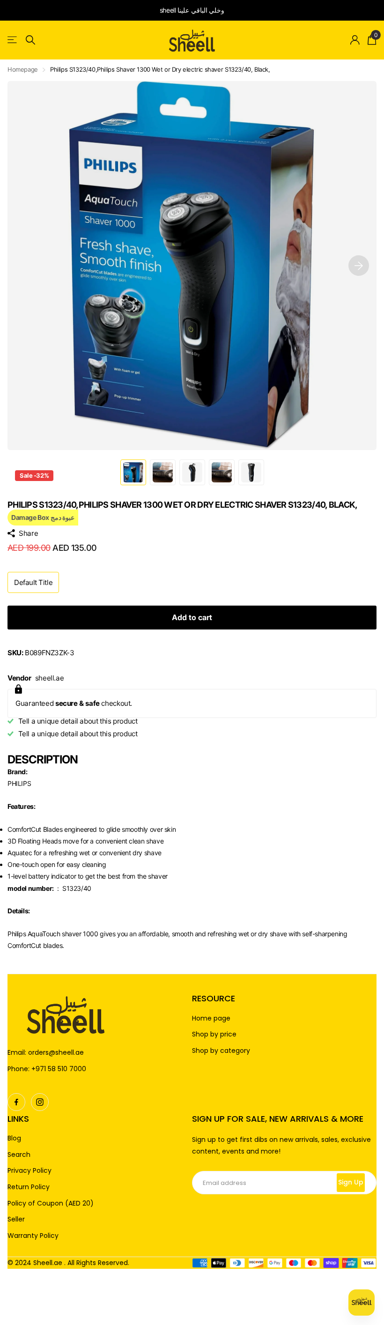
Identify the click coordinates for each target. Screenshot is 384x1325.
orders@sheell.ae (56, 1052)
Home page (211, 1018)
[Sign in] (355, 40)
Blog (14, 1138)
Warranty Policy (33, 1235)
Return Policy (28, 1187)
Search (18, 1154)
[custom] (16, 1102)
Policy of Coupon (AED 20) (50, 1203)
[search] (30, 40)
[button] (359, 265)
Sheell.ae (47, 1262)
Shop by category (221, 1050)
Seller (16, 1219)
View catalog (12, 40)
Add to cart (192, 617)
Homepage (22, 69)
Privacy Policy (29, 1170)
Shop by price (214, 1034)
